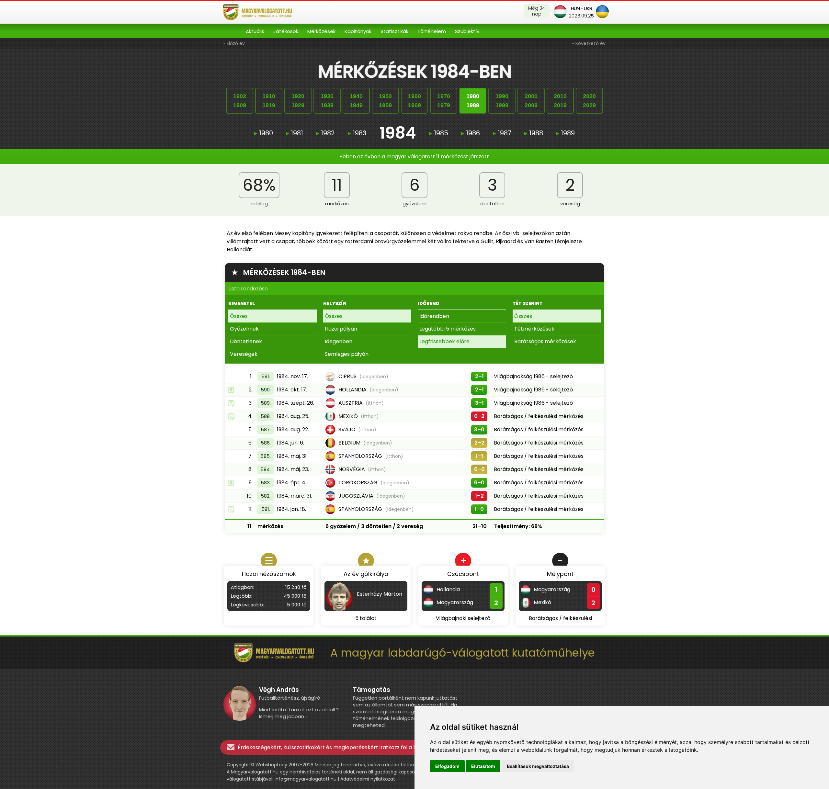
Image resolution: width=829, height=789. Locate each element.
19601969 (414, 100)
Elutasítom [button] (483, 766)
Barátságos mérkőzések (545, 341)
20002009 (531, 100)
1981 (294, 133)
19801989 (472, 100)
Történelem (431, 31)
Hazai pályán (341, 329)
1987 (502, 133)
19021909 (239, 100)
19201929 (297, 100)
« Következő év (589, 43)
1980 (263, 133)
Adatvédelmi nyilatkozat (367, 779)
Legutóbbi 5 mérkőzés (447, 329)
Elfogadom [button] (447, 766)
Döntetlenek (246, 341)
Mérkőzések (321, 31)
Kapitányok (358, 31)
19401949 (356, 100)
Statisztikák (394, 31)
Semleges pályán (347, 354)
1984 (397, 132)
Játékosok (285, 31)
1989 (565, 133)
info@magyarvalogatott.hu (305, 779)
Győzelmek (244, 329)
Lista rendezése (248, 288)
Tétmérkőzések (534, 329)
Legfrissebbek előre (444, 341)
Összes (239, 316)
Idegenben (338, 341)
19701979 (443, 100)
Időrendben (434, 316)
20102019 (560, 100)
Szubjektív (467, 31)
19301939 (327, 100)
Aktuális (255, 31)
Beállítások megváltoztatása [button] (538, 766)
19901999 (501, 100)
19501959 (385, 100)
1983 (357, 133)
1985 (438, 133)
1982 (325, 133)
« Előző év (234, 43)
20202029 (589, 100)
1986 (470, 133)
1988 (533, 133)
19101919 (268, 100)
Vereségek (243, 354)
